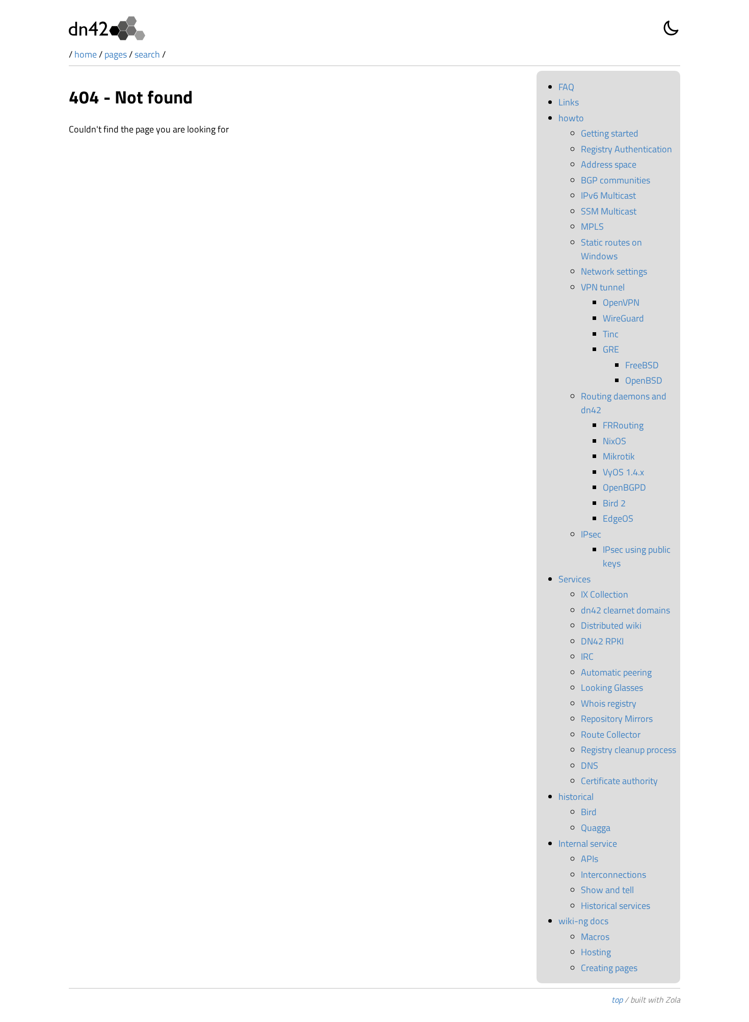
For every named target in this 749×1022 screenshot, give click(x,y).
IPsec (591, 534)
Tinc (611, 334)
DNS (589, 765)
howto (571, 118)
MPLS (592, 226)
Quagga (595, 828)
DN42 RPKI (602, 641)
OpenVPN (621, 302)
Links (568, 102)
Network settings (614, 271)
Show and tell (607, 890)
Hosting (596, 952)
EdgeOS (618, 518)
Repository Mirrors (617, 718)
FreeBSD (642, 365)
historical (576, 796)
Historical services (615, 905)
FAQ (566, 87)
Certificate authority (619, 781)
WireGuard (623, 318)
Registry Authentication (626, 149)
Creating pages (609, 968)
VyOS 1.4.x (623, 472)
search (147, 54)
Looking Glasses (612, 687)
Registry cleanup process (628, 750)
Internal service (587, 843)
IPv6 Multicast (608, 195)
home (85, 54)
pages (115, 54)
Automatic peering (616, 672)
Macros (595, 937)
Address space (608, 164)
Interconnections (613, 874)
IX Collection (604, 594)
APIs (589, 859)
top (617, 999)
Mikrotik (619, 456)
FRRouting (623, 425)
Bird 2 (614, 503)
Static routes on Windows (611, 249)
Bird (589, 812)
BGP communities (615, 180)
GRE (611, 349)
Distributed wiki (611, 625)
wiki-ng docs (583, 921)
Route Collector (610, 734)
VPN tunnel (603, 287)
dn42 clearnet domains (625, 610)
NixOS (614, 441)
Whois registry (608, 703)
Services (574, 579)
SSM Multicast (608, 211)
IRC (587, 656)
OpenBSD (643, 380)
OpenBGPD (624, 487)
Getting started (609, 133)
